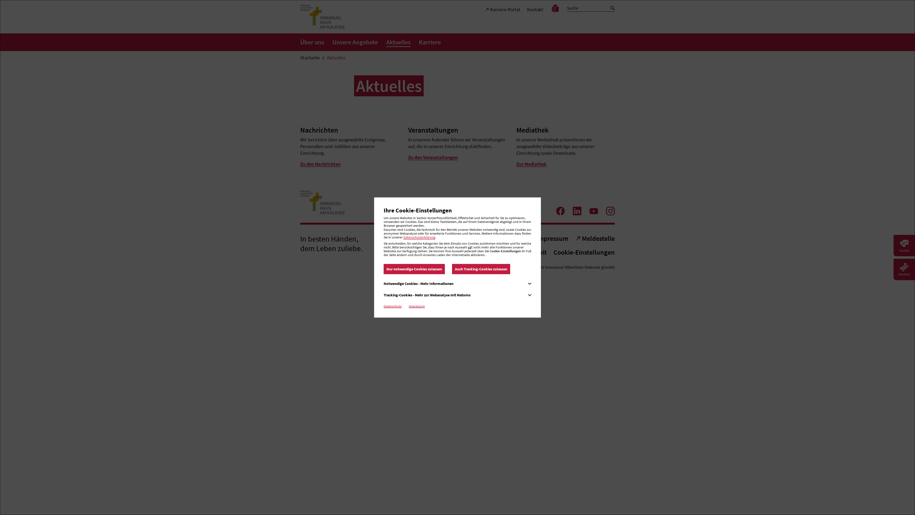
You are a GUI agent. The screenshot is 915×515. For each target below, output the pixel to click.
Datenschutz (393, 306)
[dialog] (457, 257)
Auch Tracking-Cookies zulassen (481, 269)
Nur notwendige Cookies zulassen (414, 269)
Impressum (417, 306)
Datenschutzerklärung (419, 237)
